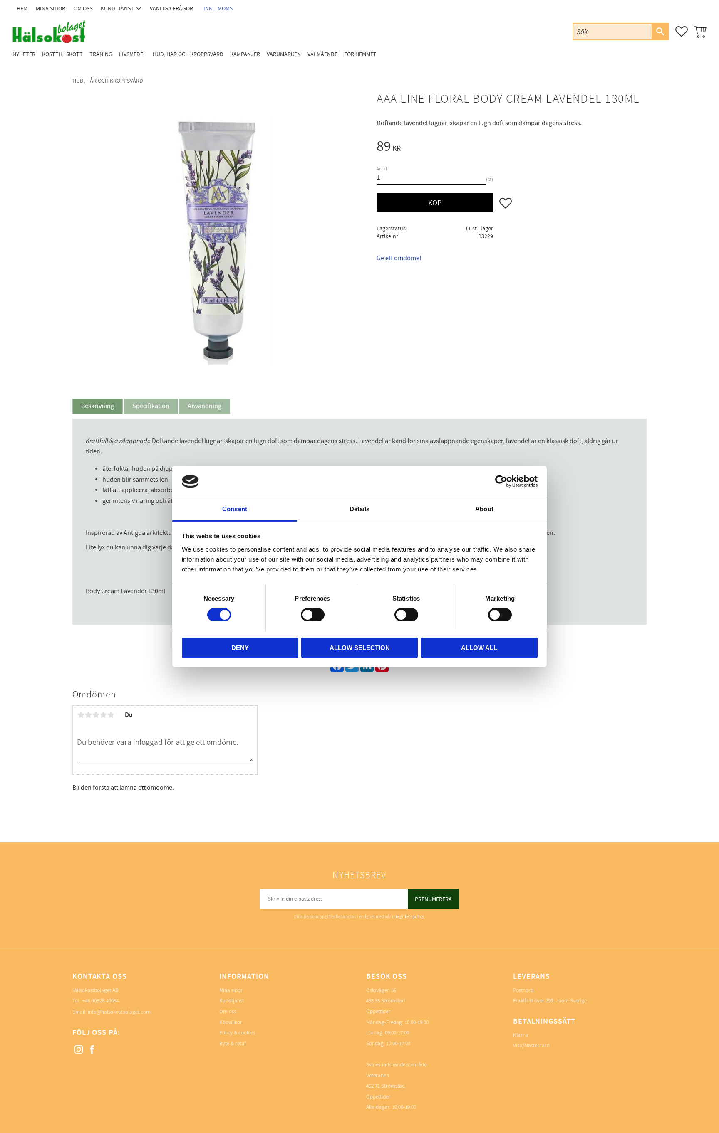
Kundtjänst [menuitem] (117, 8)
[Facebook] (92, 1050)
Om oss (227, 1011)
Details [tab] (360, 508)
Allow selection (360, 647)
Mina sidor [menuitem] (50, 8)
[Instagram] (79, 1050)
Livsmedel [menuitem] (132, 54)
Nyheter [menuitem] (23, 54)
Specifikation (150, 406)
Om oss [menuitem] (83, 8)
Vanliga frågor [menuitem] (171, 8)
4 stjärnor (103, 715)
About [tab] (484, 508)
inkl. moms (218, 8)
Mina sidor (231, 990)
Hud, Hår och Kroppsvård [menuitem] (188, 54)
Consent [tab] (234, 508)
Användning (204, 406)
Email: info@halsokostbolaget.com (111, 1012)
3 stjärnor (95, 715)
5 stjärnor (110, 715)
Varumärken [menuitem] (284, 54)
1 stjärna (80, 715)
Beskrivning (97, 406)
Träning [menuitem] (100, 54)
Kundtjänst (231, 1001)
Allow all (479, 647)
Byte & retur (232, 1043)
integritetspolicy (408, 917)
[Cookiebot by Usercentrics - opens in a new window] (501, 481)
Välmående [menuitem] (322, 54)
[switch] (313, 614)
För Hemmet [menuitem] (360, 54)
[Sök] (660, 31)
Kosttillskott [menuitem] (62, 54)
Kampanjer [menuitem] (245, 54)
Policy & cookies (237, 1033)
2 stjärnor (88, 715)
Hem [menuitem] (22, 8)
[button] (681, 31)
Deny (240, 647)
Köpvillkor (230, 1022)
